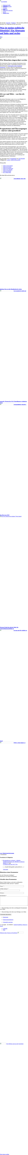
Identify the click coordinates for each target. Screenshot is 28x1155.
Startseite (8, 22)
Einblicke (13, 22)
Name (2, 886)
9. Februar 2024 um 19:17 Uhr (10, 864)
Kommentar (3, 895)
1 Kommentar (13, 158)
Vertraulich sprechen (8, 922)
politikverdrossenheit (15, 160)
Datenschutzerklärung (8, 919)
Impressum (5, 917)
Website (2, 893)
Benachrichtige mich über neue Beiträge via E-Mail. (14, 912)
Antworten (5, 869)
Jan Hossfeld (22, 158)
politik (8, 160)
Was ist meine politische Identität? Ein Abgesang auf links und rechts (12, 30)
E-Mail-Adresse (4, 888)
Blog (1, 37)
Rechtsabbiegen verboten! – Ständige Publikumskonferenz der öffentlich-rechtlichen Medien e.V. (13, 862)
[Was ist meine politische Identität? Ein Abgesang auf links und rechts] (14, 38)
